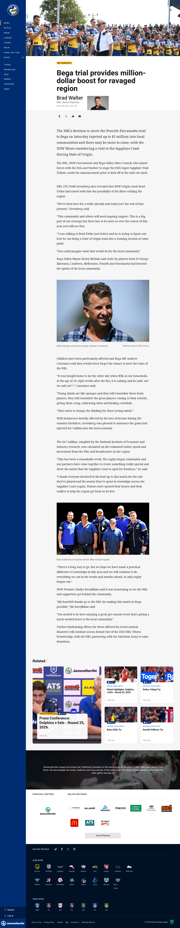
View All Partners (103, 835)
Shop (6, 74)
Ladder (8, 38)
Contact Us (75, 922)
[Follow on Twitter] (68, 849)
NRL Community (64, 63)
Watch (7, 28)
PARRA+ (7, 79)
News (7, 23)
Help (67, 922)
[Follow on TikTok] (56, 849)
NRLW (7, 47)
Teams (7, 43)
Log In (10, 915)
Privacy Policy (49, 922)
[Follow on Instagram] (74, 849)
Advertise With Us (88, 922)
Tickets (7, 64)
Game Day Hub (12, 52)
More (7, 57)
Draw (7, 33)
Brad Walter (70, 97)
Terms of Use (36, 922)
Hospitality (9, 84)
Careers (60, 922)
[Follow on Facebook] (62, 849)
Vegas (7, 89)
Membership (9, 69)
